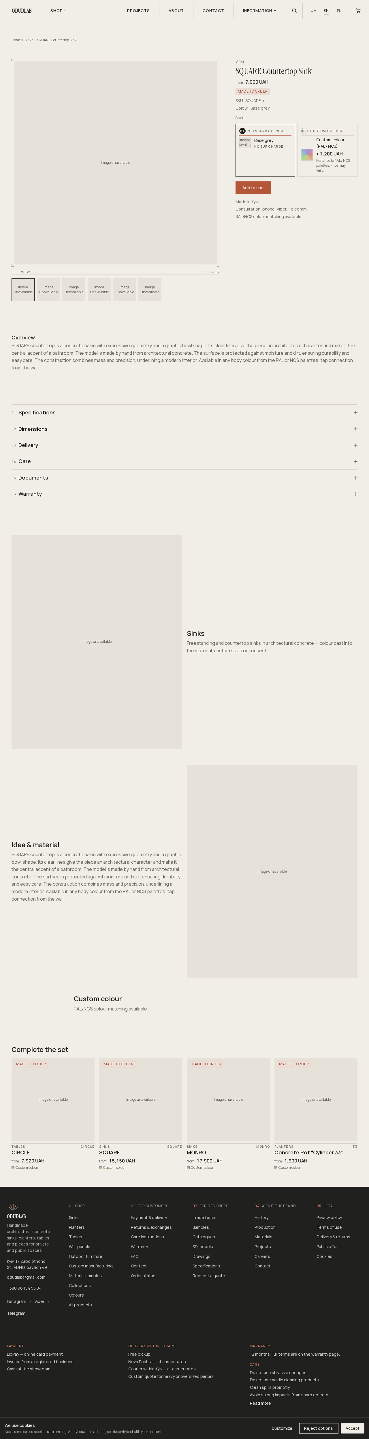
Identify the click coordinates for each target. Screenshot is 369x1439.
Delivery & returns (333, 1236)
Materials (263, 1236)
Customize (282, 1428)
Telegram (16, 1313)
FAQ (134, 1256)
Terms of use (329, 1227)
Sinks (29, 39)
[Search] (294, 11)
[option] (23, 289)
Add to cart (253, 187)
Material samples (85, 1275)
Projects (263, 1246)
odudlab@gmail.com (26, 1277)
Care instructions (147, 1236)
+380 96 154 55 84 (24, 1288)
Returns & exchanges (151, 1227)
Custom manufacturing (91, 1266)
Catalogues (204, 1236)
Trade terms (204, 1217)
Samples (201, 1227)
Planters (77, 1227)
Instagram (16, 1301)
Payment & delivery (149, 1217)
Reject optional (319, 1428)
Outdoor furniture (85, 1256)
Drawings (201, 1256)
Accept (352, 1428)
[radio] (265, 150)
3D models (203, 1246)
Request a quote (209, 1275)
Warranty (139, 1246)
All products (80, 1305)
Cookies (324, 1256)
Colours (76, 1295)
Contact (139, 1266)
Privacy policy (329, 1217)
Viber (39, 1301)
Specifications (206, 1266)
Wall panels (79, 1246)
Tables (75, 1236)
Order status (143, 1275)
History (261, 1217)
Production (265, 1227)
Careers (262, 1256)
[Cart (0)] (358, 11)
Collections (80, 1285)
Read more (260, 1403)
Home (16, 39)
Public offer (327, 1246)
